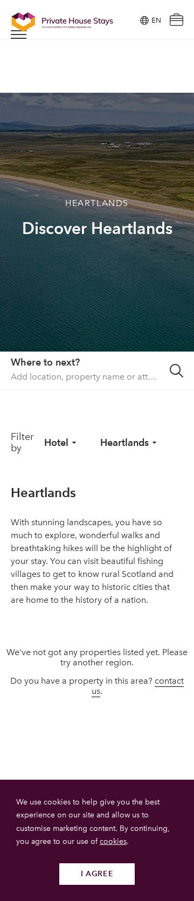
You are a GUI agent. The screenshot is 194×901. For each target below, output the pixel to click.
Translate (143, 75)
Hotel (56, 442)
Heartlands (124, 442)
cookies (113, 841)
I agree (97, 873)
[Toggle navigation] (18, 34)
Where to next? (45, 362)
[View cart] (176, 21)
